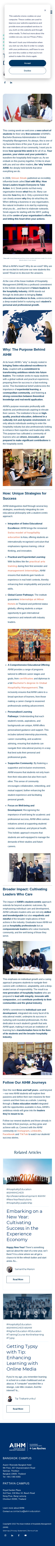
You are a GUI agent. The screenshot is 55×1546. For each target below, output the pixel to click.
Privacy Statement (18, 1531)
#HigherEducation (17, 1331)
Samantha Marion (25, 1269)
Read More (18, 1279)
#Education (34, 1331)
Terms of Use (33, 1531)
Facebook (9, 1134)
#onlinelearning (35, 1334)
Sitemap (6, 1531)
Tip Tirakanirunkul (25, 1398)
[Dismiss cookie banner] (45, 10)
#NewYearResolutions (18, 1199)
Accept (27, 63)
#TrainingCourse (15, 1334)
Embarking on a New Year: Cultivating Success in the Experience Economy (24, 1225)
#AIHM (41, 1196)
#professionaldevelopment (21, 1196)
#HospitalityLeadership (19, 1203)
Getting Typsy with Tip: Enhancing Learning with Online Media (22, 1357)
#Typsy (10, 1338)
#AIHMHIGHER (15, 1192)
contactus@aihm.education (26, 1511)
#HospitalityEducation (18, 1189)
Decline (27, 70)
